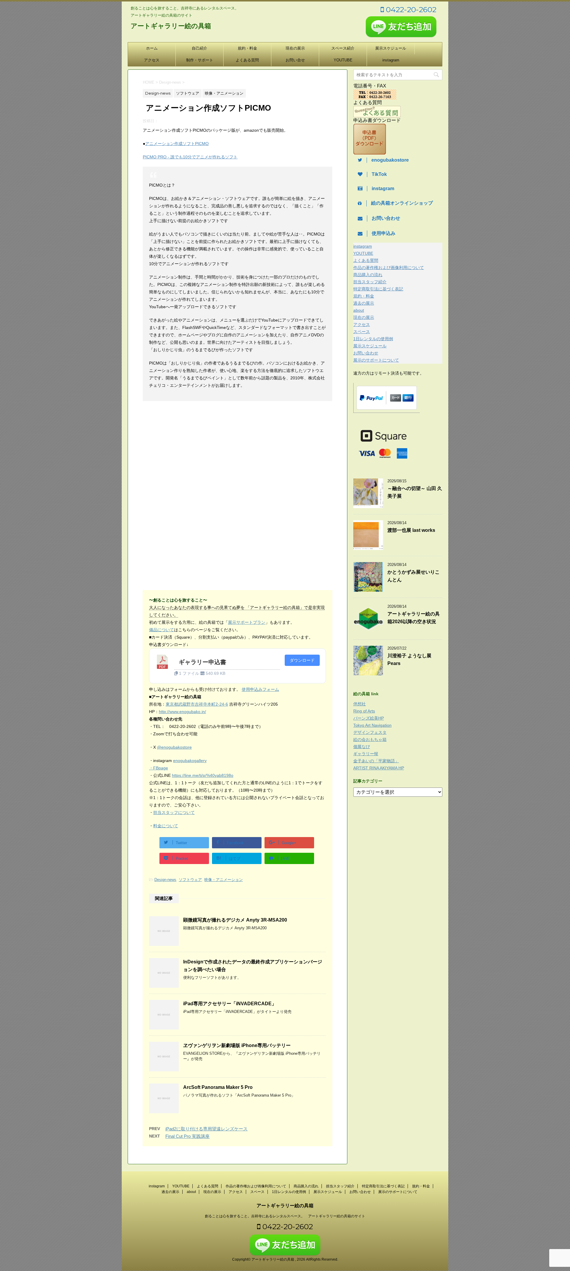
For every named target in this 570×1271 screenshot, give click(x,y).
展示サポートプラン (246, 622)
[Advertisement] (193, 454)
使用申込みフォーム (260, 689)
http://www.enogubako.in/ (182, 711)
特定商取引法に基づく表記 (378, 289)
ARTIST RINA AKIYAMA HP (378, 768)
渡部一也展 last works (411, 530)
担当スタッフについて (174, 812)
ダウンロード (302, 660)
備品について (161, 629)
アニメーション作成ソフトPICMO (177, 143)
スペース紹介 (342, 48)
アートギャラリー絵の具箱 (171, 26)
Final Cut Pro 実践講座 (187, 1136)
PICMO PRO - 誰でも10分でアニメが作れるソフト (190, 157)
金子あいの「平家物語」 (376, 760)
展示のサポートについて (376, 360)
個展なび (361, 746)
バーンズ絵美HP (368, 718)
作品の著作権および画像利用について (388, 267)
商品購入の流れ (367, 274)
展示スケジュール (390, 48)
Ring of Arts (364, 711)
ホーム (152, 48)
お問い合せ (295, 60)
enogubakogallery (190, 760)
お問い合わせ (365, 353)
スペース (361, 331)
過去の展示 (363, 303)
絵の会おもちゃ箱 (370, 739)
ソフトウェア (190, 879)
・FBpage (158, 768)
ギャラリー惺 (365, 753)
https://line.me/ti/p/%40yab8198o (202, 775)
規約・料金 (247, 48)
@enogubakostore (174, 747)
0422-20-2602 (410, 9)
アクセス (151, 60)
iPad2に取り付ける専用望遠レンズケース (206, 1128)
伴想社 (359, 703)
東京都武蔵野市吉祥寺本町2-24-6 (197, 704)
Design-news (165, 879)
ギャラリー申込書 (202, 662)
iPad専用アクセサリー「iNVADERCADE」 (229, 1003)
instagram (390, 60)
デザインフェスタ (370, 732)
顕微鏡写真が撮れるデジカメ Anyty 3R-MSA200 (235, 919)
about (358, 310)
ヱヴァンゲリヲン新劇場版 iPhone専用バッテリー (237, 1045)
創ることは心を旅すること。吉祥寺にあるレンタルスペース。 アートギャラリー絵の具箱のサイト (285, 1216)
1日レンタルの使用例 (373, 338)
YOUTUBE (343, 60)
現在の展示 (295, 48)
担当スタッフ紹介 (370, 281)
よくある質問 (247, 60)
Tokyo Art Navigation (372, 725)
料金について (165, 825)
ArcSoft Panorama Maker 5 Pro (218, 1087)
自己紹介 (199, 48)
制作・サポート (199, 60)
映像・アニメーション (223, 879)
